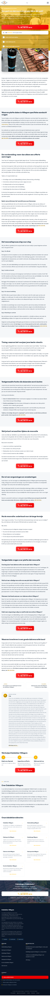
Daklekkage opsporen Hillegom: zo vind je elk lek (36, 952)
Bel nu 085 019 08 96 (8, 977)
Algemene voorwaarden (21, 993)
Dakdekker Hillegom (20, 991)
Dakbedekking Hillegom (7, 947)
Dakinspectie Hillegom (6, 950)
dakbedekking (5, 124)
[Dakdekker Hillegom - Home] (4, 3)
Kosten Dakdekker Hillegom (7, 962)
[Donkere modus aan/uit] (27, 2)
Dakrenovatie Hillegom (10, 8)
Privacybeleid (13, 993)
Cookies (28, 993)
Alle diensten (4, 965)
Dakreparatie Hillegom (6, 959)
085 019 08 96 (5, 138)
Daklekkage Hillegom (6, 953)
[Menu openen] (48, 2)
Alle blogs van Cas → (13, 745)
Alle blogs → (28, 960)
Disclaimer (33, 993)
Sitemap (37, 993)
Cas (5, 22)
